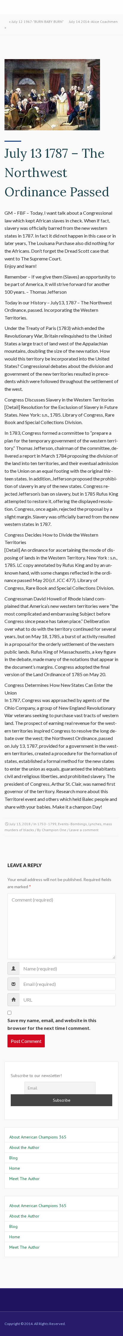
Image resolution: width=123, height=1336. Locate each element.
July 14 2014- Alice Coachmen (93, 21)
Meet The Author (24, 1178)
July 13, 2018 (20, 824)
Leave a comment (84, 830)
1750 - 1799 (46, 824)
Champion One (54, 830)
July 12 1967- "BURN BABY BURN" (38, 21)
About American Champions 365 (37, 1137)
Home (14, 1168)
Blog (13, 1157)
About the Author (24, 1147)
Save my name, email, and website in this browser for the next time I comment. (51, 1024)
